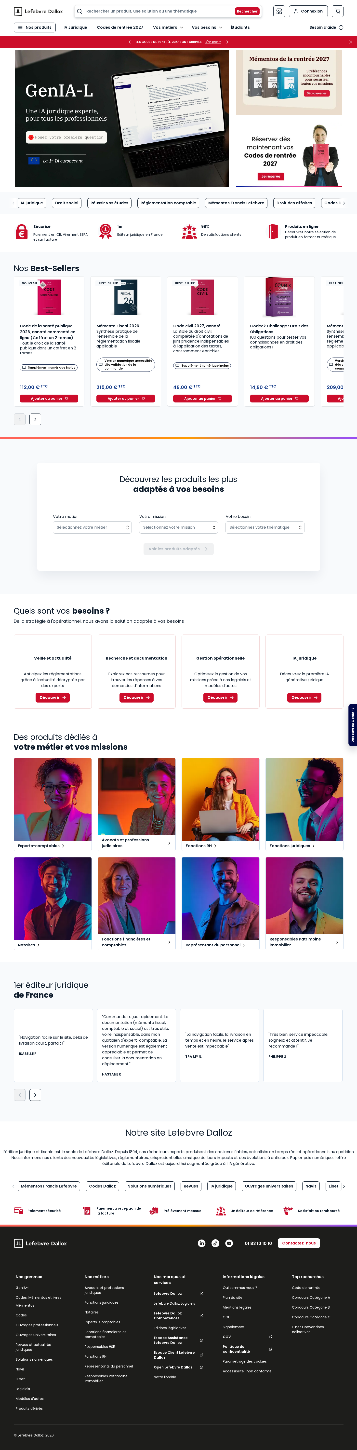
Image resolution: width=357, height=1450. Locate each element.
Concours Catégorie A (311, 1297)
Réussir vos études (109, 203)
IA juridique (32, 203)
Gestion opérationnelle (220, 658)
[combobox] (168, 11)
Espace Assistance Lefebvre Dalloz (171, 1340)
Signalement (234, 1327)
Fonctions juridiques (102, 1302)
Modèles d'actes (30, 1398)
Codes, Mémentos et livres (38, 1297)
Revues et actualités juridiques (33, 1347)
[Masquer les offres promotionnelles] (352, 42)
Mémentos (25, 1305)
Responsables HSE (100, 1346)
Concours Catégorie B (311, 1307)
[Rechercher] (244, 11)
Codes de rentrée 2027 (120, 27)
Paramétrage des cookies (245, 1361)
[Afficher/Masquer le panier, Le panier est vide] (338, 11)
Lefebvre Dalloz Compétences (168, 1316)
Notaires (92, 1312)
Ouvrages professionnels (37, 1325)
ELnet (20, 1379)
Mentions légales (237, 1307)
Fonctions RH (95, 1356)
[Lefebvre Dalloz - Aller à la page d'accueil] (38, 11)
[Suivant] (35, 419)
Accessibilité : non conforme (247, 1371)
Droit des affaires (294, 203)
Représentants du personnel (109, 1366)
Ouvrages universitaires (269, 1186)
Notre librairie (165, 1377)
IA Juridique (75, 27)
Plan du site (232, 1297)
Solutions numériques (150, 1186)
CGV (227, 1336)
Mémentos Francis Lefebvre (236, 203)
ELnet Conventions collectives (308, 1329)
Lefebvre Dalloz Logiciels (174, 1303)
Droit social (66, 203)
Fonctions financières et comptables (105, 1334)
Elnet (333, 1186)
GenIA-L (22, 1287)
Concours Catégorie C (311, 1317)
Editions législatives (170, 1328)
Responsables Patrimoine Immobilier (106, 1378)
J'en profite (213, 42)
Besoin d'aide (322, 27)
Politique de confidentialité (236, 1349)
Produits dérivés (29, 1408)
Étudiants (240, 27)
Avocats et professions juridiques (104, 1290)
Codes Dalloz (337, 203)
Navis (311, 1186)
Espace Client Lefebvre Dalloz (174, 1355)
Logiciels (23, 1388)
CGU (226, 1317)
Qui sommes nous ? (240, 1287)
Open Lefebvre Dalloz (173, 1367)
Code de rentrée (306, 1287)
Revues (191, 1186)
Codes (21, 1315)
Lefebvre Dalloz (168, 1293)
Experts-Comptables (102, 1322)
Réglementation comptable (168, 203)
